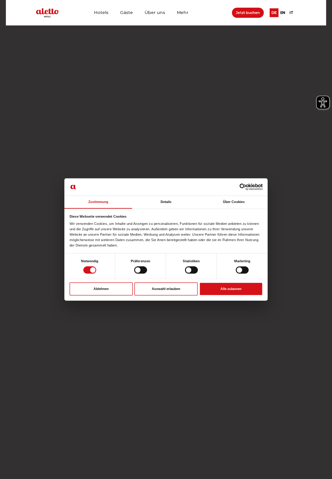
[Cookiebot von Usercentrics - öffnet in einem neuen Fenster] (243, 187)
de (274, 12)
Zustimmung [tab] (98, 202)
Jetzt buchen (248, 12)
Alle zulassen (230, 289)
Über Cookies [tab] (234, 202)
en (282, 12)
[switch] (140, 270)
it (291, 12)
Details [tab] (166, 202)
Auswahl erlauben (166, 289)
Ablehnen (101, 289)
